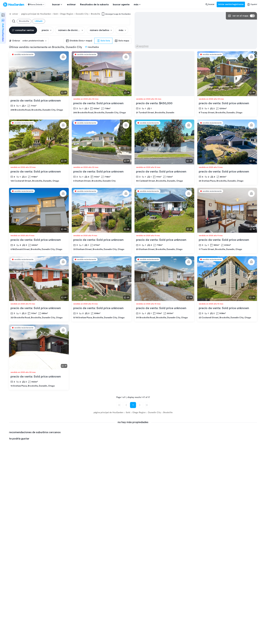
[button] (36, 4)
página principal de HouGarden (36, 14)
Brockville (95, 14)
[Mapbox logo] (142, 46)
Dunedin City (82, 14)
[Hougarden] (13, 5)
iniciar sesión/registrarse (230, 4)
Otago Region (66, 14)
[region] (196, 30)
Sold (55, 14)
